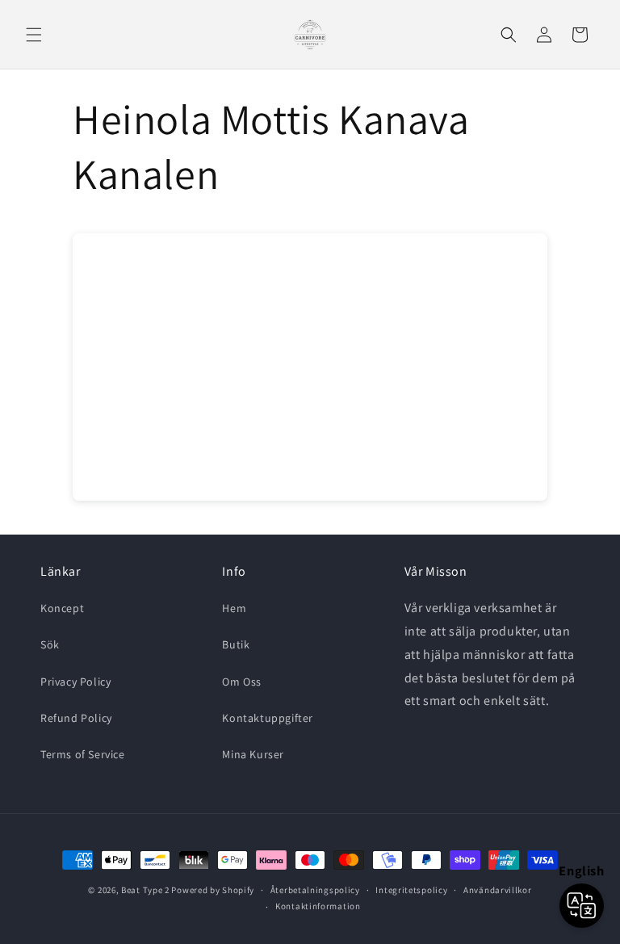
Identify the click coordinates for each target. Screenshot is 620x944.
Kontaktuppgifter (267, 718)
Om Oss (242, 681)
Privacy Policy (75, 681)
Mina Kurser (253, 754)
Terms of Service (82, 754)
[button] (34, 34)
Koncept (62, 608)
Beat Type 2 (145, 890)
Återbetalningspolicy (315, 890)
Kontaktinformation (318, 906)
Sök (50, 644)
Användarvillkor (497, 890)
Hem (234, 608)
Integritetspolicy (411, 890)
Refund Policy (76, 718)
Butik (235, 644)
